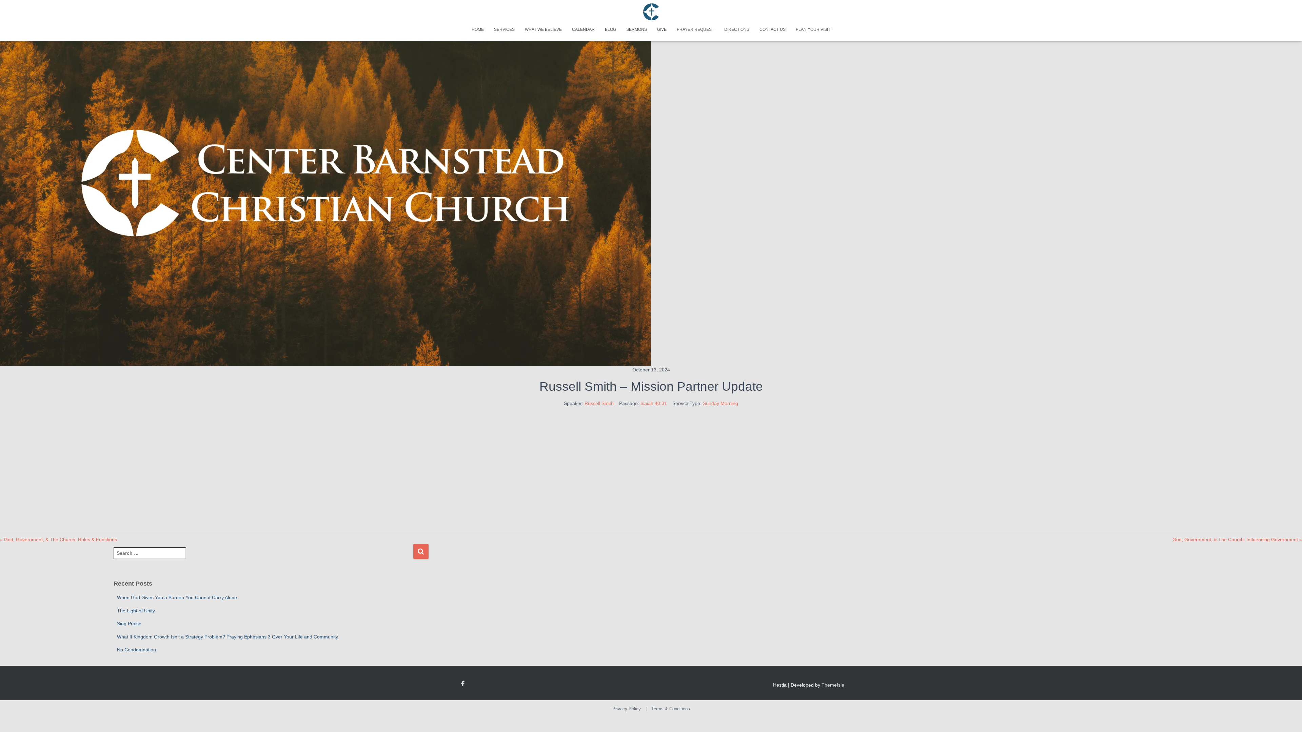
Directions (736, 29)
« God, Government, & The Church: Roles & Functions (58, 539)
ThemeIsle (833, 685)
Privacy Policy (626, 708)
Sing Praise (129, 623)
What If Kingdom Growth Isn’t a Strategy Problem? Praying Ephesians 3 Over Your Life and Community (227, 636)
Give (662, 29)
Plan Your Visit (813, 29)
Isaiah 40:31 (653, 403)
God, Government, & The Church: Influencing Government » (1237, 539)
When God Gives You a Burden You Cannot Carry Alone (177, 597)
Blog (610, 29)
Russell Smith (599, 403)
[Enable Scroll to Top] (1288, 718)
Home (478, 29)
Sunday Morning (720, 403)
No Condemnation (136, 649)
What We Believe (543, 29)
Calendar (583, 29)
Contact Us (773, 29)
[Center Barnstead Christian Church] (651, 11)
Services (504, 29)
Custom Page (463, 684)
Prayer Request (695, 29)
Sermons (636, 29)
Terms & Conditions (670, 708)
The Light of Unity (136, 610)
